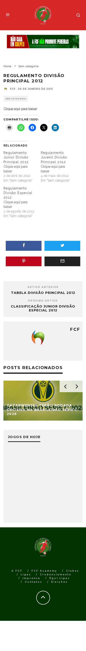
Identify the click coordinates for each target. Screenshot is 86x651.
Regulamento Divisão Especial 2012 (17, 192)
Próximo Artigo (43, 300)
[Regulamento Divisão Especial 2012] (22, 202)
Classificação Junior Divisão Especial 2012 (43, 308)
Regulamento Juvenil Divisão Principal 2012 (54, 157)
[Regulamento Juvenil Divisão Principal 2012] (59, 166)
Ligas (26, 574)
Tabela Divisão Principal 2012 (43, 293)
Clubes (72, 570)
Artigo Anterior (43, 287)
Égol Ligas (59, 578)
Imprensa (31, 578)
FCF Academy (44, 570)
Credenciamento (56, 574)
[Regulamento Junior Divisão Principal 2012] (22, 166)
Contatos (33, 581)
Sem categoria (15, 99)
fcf (13, 88)
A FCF (16, 570)
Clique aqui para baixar (20, 109)
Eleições (59, 581)
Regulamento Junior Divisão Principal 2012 (16, 157)
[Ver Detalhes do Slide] (43, 41)
